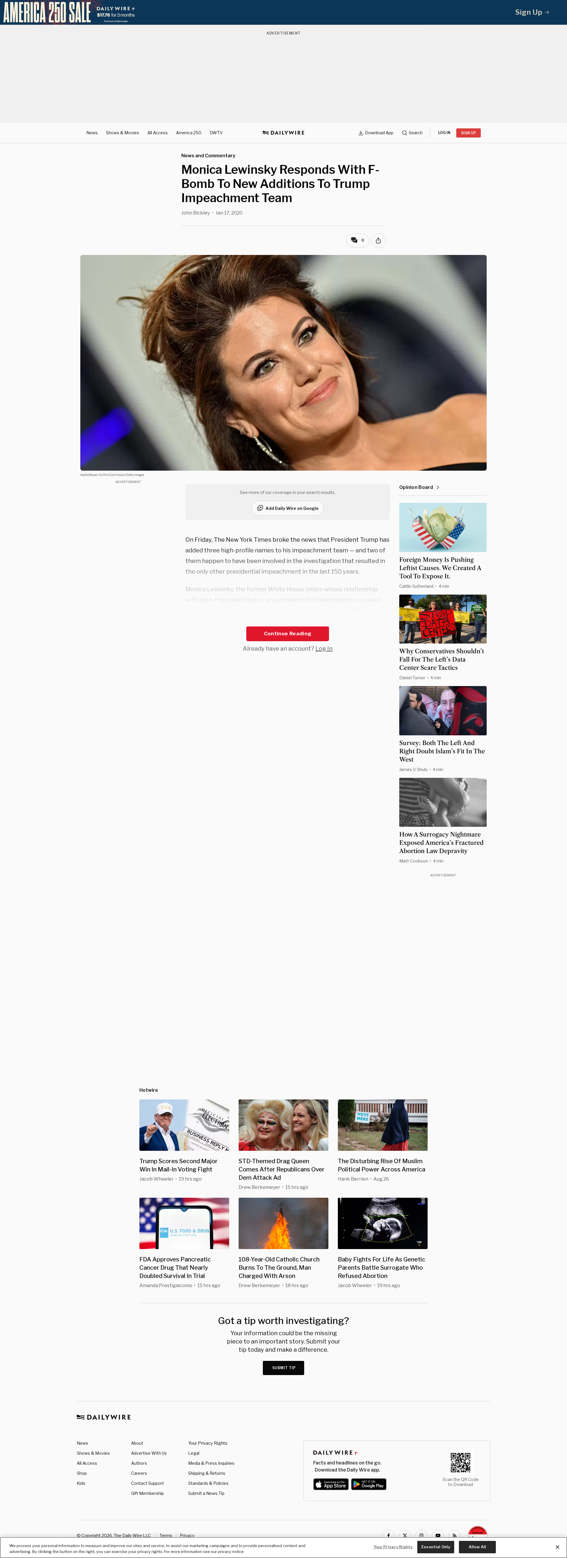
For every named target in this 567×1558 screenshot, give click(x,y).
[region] (283, 1547)
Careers (139, 1473)
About (137, 1443)
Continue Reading (287, 633)
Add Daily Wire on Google (292, 508)
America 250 (188, 132)
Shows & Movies (122, 132)
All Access (157, 132)
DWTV (216, 132)
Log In (324, 648)
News (92, 132)
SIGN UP (468, 133)
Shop (82, 1473)
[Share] (378, 240)
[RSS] (454, 1535)
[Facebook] (388, 1535)
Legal (193, 1453)
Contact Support (147, 1483)
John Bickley (195, 213)
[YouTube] (438, 1535)
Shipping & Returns (206, 1473)
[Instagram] (421, 1535)
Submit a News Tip (206, 1493)
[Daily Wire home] (283, 133)
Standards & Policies (208, 1483)
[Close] (557, 1547)
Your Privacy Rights (207, 1443)
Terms (165, 1535)
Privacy (187, 1535)
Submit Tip (284, 1368)
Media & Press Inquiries (211, 1463)
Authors (139, 1463)
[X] (405, 1535)
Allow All (477, 1546)
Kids (81, 1483)
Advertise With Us (149, 1453)
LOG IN (444, 132)
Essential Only (435, 1546)
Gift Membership (147, 1493)
